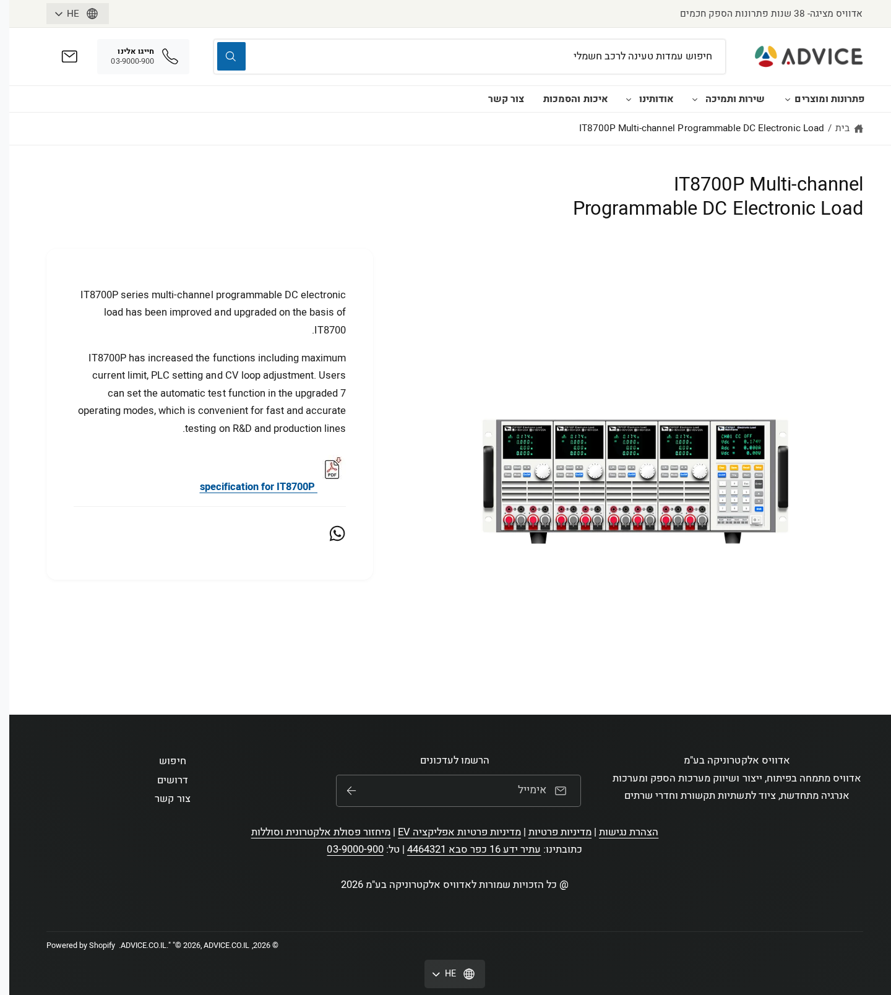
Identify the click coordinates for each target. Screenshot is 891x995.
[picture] (331, 487)
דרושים (172, 780)
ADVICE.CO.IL (143, 945)
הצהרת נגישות (628, 832)
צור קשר (506, 99)
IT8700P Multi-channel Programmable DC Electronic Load (701, 128)
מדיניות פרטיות (560, 832)
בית (842, 128)
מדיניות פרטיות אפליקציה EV (459, 832)
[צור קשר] (69, 56)
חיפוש (172, 761)
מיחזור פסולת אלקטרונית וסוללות (321, 832)
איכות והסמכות (575, 99)
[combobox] (469, 56)
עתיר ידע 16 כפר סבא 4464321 (474, 849)
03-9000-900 (355, 849)
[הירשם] (351, 791)
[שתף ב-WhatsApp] (337, 533)
